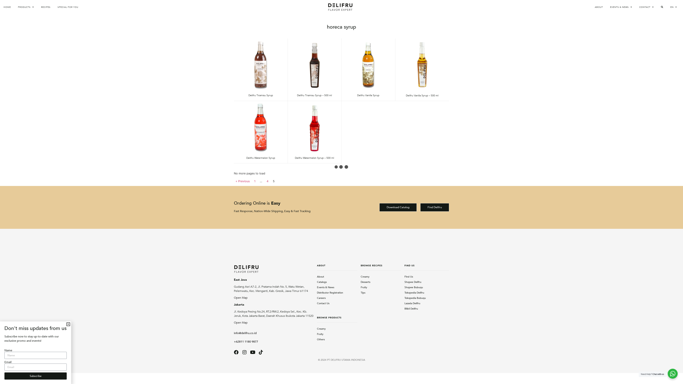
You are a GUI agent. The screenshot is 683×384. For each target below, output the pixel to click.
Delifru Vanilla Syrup (368, 95)
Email (8, 362)
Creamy (321, 328)
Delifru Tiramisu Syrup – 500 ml (314, 95)
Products (24, 7)
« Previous (243, 181)
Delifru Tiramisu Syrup (260, 95)
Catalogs (322, 282)
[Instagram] (244, 352)
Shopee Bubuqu (413, 287)
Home (7, 7)
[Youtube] (252, 352)
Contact (644, 7)
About (599, 7)
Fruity (320, 334)
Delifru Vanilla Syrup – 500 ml (422, 95)
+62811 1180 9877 (246, 342)
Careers (321, 298)
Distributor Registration (330, 292)
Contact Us (323, 303)
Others (321, 339)
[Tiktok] (260, 352)
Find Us (408, 276)
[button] (68, 324)
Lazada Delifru (412, 303)
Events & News (619, 7)
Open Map (241, 298)
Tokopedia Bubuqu (415, 298)
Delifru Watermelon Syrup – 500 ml (314, 158)
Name (8, 350)
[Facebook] (236, 352)
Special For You (68, 7)
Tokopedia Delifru (414, 292)
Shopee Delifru (412, 282)
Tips (363, 292)
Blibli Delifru (411, 308)
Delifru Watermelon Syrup (260, 158)
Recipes (46, 7)
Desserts (365, 282)
